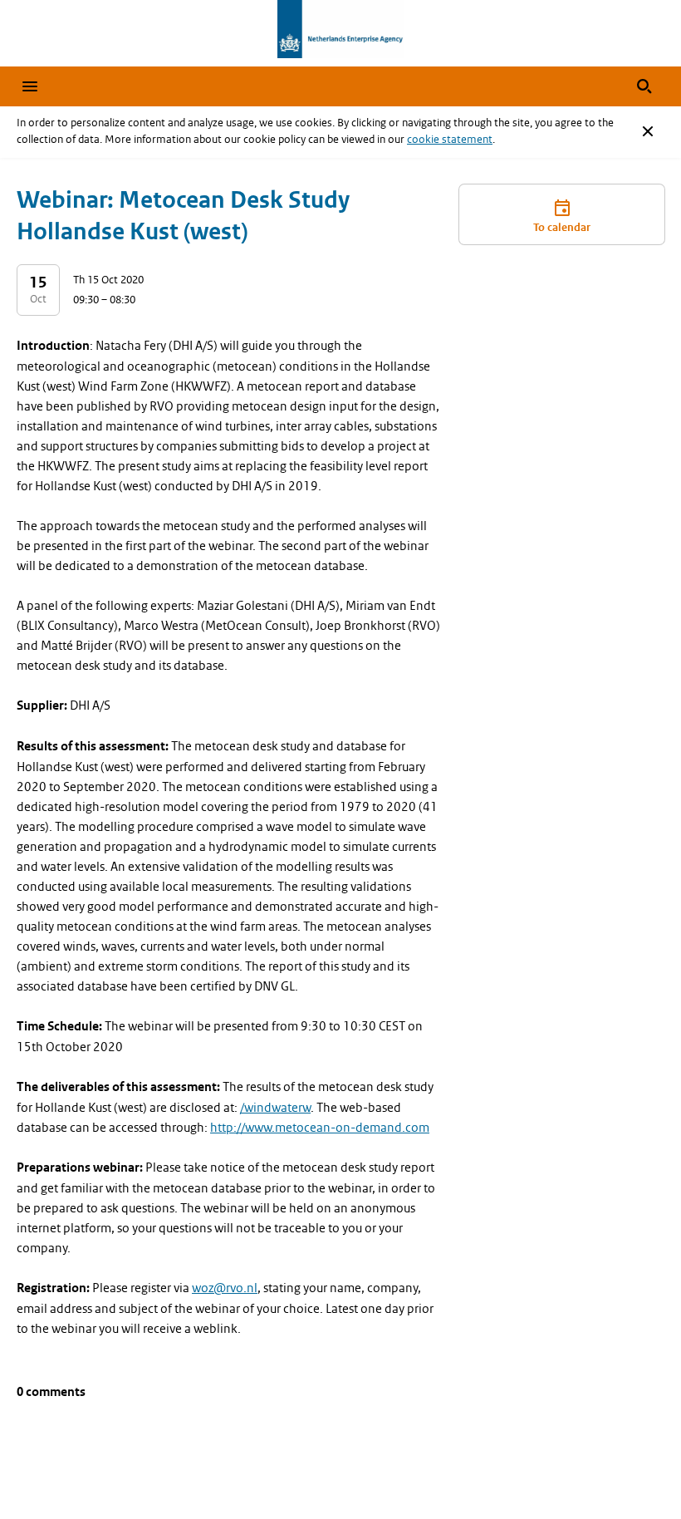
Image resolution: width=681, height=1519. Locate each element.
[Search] (644, 86)
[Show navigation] (30, 86)
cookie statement (449, 139)
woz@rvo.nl (224, 1288)
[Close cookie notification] (647, 131)
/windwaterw (275, 1107)
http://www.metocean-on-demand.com (319, 1127)
